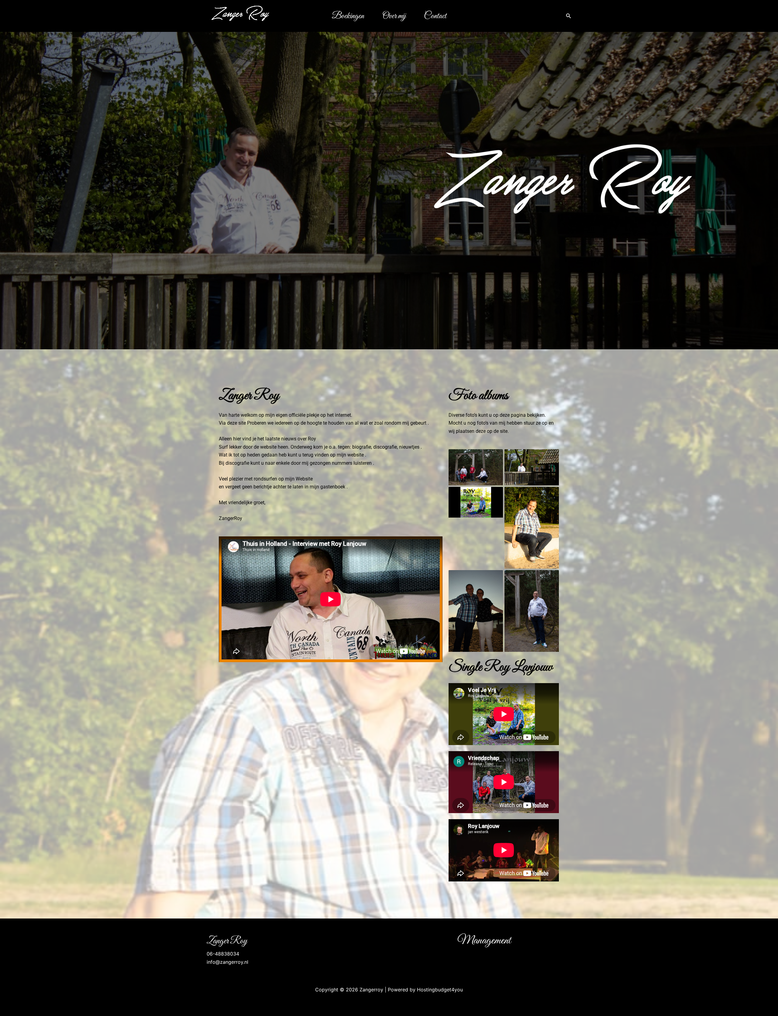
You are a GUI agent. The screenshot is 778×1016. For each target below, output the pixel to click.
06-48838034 (223, 954)
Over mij (394, 16)
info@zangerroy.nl (227, 962)
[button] (568, 16)
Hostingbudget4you (440, 990)
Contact (435, 16)
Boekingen (348, 16)
